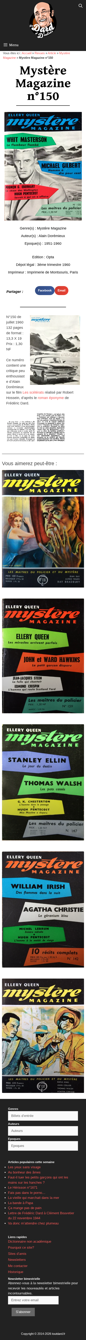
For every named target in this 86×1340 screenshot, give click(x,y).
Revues (40, 53)
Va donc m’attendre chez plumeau (33, 1223)
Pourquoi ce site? (21, 1247)
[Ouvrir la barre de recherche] (80, 6)
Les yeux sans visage (24, 1167)
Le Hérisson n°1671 (22, 1187)
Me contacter (18, 1266)
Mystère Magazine (51, 228)
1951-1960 (52, 243)
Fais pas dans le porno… (26, 1193)
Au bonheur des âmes (24, 1172)
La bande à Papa (20, 1203)
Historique (15, 1272)
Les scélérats (33, 392)
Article (52, 53)
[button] (45, 290)
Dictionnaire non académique (29, 1241)
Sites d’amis (17, 1254)
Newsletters (17, 1260)
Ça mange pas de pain (24, 1208)
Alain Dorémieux (52, 236)
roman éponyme (51, 398)
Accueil (26, 53)
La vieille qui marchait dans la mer (33, 1198)
